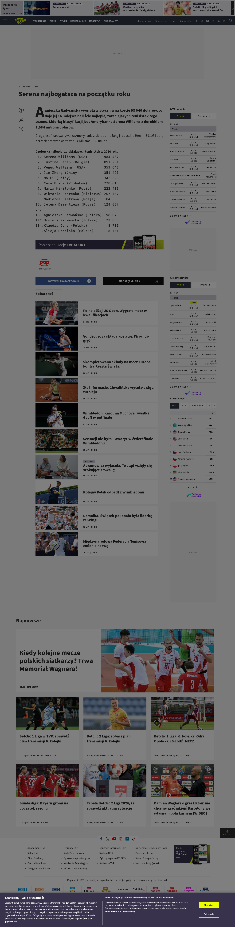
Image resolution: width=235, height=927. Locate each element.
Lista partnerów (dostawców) (120, 911)
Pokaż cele (209, 914)
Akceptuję (209, 905)
